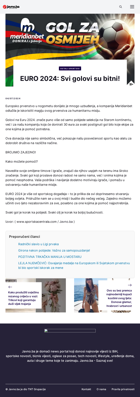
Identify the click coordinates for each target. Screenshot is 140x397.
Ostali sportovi (70, 69)
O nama (101, 389)
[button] (120, 7)
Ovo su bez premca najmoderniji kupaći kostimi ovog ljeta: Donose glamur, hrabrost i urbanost (119, 298)
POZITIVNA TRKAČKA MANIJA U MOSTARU (49, 257)
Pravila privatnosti (123, 389)
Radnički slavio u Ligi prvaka (38, 244)
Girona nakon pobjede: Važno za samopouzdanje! (54, 250)
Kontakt (86, 389)
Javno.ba (66, 221)
